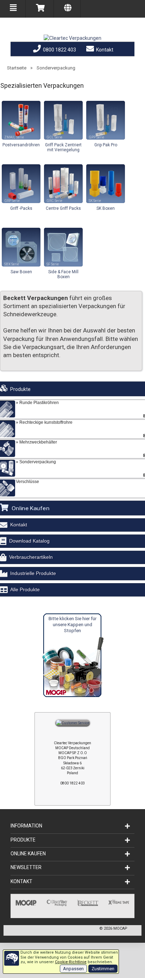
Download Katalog (29, 541)
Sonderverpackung (56, 68)
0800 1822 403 (59, 50)
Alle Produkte (25, 589)
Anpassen (73, 968)
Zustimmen (103, 968)
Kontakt (104, 50)
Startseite (16, 68)
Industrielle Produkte (33, 573)
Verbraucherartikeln (31, 557)
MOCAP (120, 928)
